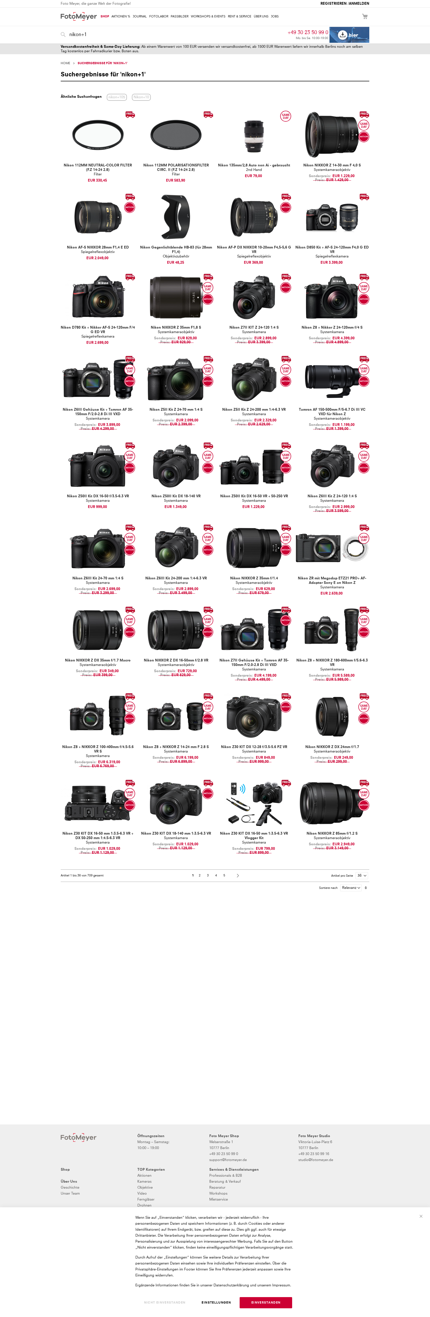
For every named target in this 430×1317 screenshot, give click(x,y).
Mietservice (218, 1199)
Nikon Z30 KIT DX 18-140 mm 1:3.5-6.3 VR (176, 833)
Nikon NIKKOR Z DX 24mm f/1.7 (332, 747)
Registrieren (334, 3)
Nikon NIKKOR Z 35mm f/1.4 (254, 578)
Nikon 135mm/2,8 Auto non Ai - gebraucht (254, 165)
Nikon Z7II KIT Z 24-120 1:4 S (254, 327)
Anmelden (359, 3)
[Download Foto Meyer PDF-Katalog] (349, 35)
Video (142, 1193)
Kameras (144, 1181)
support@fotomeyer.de (228, 1160)
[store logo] (79, 16)
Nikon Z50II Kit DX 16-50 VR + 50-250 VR (254, 496)
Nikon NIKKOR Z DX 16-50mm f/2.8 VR (176, 660)
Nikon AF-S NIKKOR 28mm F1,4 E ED (98, 247)
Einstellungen (216, 1302)
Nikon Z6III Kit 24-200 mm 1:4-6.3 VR (176, 578)
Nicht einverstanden (165, 1302)
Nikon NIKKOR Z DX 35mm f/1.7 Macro (98, 660)
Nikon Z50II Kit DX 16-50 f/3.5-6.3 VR (98, 496)
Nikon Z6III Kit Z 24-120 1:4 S (332, 496)
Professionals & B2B (225, 1175)
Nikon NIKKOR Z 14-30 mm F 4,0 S (332, 165)
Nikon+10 (141, 97)
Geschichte (70, 1187)
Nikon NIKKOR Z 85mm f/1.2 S (332, 833)
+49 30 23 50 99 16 (313, 1154)
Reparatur (217, 1187)
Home (65, 63)
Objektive (145, 1187)
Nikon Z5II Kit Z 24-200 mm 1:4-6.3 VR (254, 409)
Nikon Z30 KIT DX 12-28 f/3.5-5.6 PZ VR (254, 747)
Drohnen (144, 1205)
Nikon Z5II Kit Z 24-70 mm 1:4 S (176, 409)
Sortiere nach (328, 888)
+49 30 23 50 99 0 (308, 32)
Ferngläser (146, 1199)
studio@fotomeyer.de (315, 1160)
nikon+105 (116, 97)
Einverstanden (266, 1302)
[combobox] (173, 34)
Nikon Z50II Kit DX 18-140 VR (176, 496)
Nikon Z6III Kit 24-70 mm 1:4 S (97, 578)
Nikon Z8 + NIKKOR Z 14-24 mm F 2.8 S (176, 747)
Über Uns (69, 1181)
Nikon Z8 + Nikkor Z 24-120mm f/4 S (332, 327)
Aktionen (144, 1175)
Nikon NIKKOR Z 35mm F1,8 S (176, 327)
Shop (65, 1169)
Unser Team (70, 1193)
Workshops (218, 1193)
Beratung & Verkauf (225, 1181)
